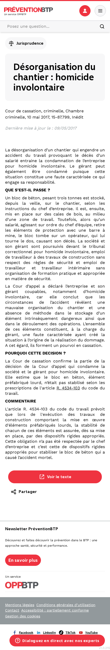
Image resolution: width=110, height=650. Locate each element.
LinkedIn (49, 632)
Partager (28, 492)
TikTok (70, 632)
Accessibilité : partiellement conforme (55, 610)
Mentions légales (19, 605)
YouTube (91, 632)
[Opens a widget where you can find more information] (57, 641)
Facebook (26, 632)
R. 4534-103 (68, 388)
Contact (12, 610)
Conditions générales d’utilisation (65, 605)
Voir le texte (59, 477)
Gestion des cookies (22, 616)
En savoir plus (23, 560)
